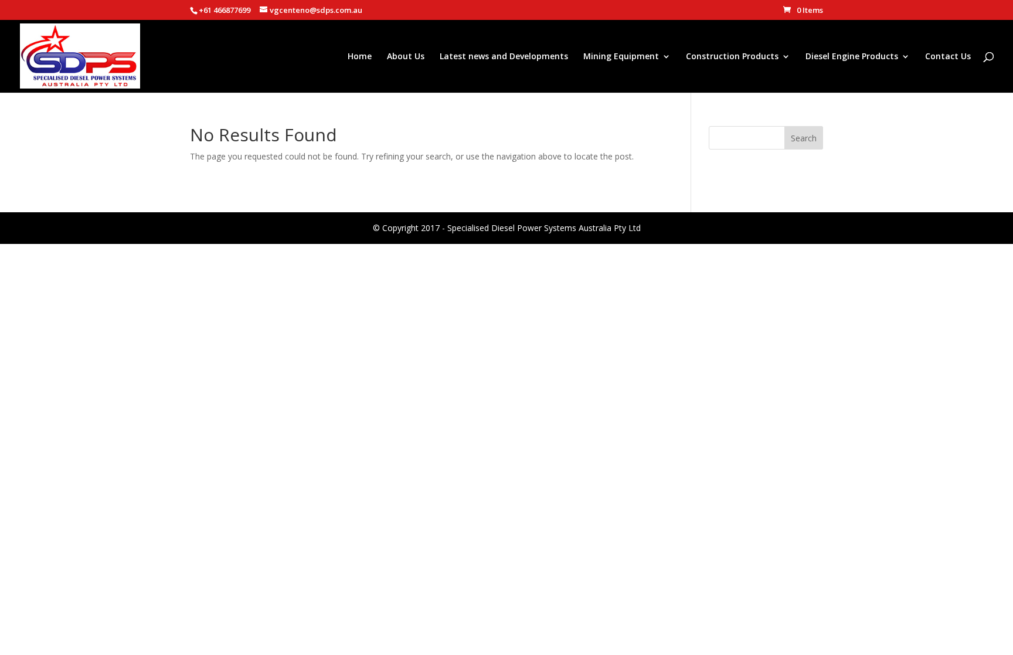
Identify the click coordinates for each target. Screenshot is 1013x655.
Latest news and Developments (504, 57)
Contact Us (948, 57)
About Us (405, 57)
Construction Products (732, 57)
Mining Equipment (621, 57)
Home (360, 57)
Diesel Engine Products (851, 57)
